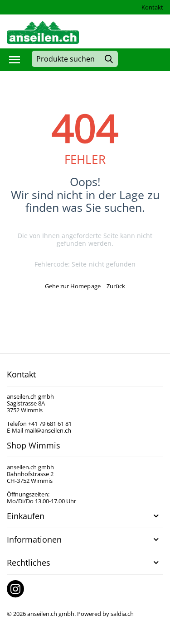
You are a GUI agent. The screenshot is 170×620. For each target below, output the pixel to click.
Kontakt (152, 7)
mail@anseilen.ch (47, 430)
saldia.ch (122, 614)
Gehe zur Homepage (72, 286)
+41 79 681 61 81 (50, 424)
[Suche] (109, 59)
